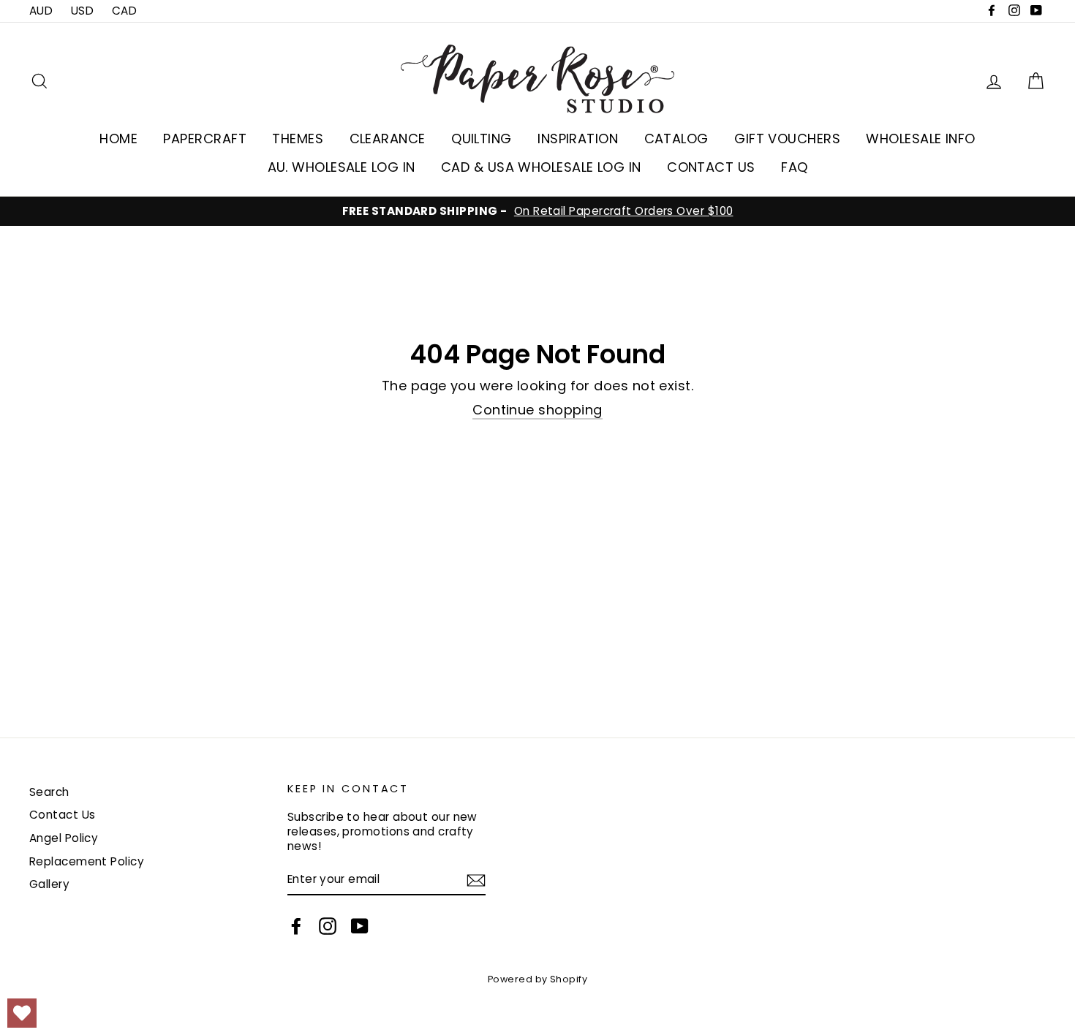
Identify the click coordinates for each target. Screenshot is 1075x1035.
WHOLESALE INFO (920, 138)
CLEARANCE (388, 138)
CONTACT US (711, 167)
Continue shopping (537, 410)
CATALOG (676, 138)
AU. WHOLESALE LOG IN (341, 167)
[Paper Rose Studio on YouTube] (360, 926)
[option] (537, 211)
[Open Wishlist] (22, 1013)
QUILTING (481, 138)
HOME (118, 138)
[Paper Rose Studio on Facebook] (296, 926)
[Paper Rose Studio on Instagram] (327, 926)
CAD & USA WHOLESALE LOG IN (541, 167)
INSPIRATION (578, 138)
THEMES (297, 138)
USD (82, 10)
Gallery (49, 884)
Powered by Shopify (537, 979)
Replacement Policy (86, 861)
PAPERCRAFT (204, 138)
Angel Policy (63, 838)
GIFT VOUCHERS (787, 138)
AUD (41, 10)
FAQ (794, 167)
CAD (124, 10)
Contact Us (62, 814)
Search (49, 792)
